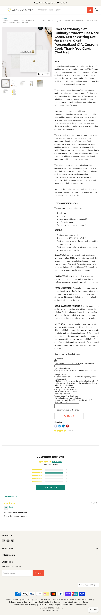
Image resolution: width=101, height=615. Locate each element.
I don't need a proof (64, 377)
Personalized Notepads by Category (76, 602)
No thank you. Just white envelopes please (75, 371)
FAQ (23, 599)
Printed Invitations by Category (64, 599)
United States (87, 585)
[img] (9, 503)
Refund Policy (68, 605)
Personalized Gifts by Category (25, 605)
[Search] (90, 10)
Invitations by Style (85, 599)
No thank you (72, 389)
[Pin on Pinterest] (67, 426)
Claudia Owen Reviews (42, 599)
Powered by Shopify (50, 610)
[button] (60, 431)
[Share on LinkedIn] (63, 426)
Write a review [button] (50, 487)
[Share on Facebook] (55, 426)
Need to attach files (64, 400)
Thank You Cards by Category (49, 605)
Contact (16, 599)
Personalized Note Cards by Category (47, 602)
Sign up (38, 573)
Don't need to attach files (84, 400)
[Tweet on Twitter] (59, 426)
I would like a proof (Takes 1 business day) (75, 378)
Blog (29, 599)
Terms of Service (81, 605)
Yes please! (60, 370)
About (8, 599)
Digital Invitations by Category (20, 602)
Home (4, 18)
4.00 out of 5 (57, 461)
